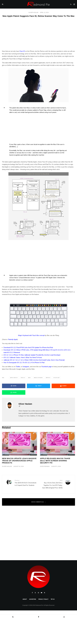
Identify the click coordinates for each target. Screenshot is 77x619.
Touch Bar (56, 377)
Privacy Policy (43, 599)
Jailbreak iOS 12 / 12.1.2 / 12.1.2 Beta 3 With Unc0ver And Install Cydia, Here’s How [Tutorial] (34, 360)
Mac (30, 377)
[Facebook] (32, 592)
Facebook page (47, 366)
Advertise (32, 599)
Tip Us (53, 599)
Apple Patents (14, 377)
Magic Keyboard (38, 377)
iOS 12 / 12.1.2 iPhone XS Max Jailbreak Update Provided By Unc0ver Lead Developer (32, 355)
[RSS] (44, 592)
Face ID (22, 51)
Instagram (26, 366)
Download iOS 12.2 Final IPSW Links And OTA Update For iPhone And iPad (28, 347)
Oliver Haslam (33, 12)
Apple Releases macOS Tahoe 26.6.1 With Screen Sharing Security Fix (55, 460)
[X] (35, 592)
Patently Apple (12, 339)
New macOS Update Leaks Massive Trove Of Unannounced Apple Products (19, 460)
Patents (48, 377)
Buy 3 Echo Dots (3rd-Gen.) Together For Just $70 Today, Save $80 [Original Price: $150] (52, 484)
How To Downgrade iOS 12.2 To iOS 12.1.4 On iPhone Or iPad (24, 362)
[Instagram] (38, 592)
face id (23, 377)
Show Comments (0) (37, 502)
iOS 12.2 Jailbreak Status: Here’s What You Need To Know (23, 357)
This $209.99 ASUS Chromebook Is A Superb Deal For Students (25, 483)
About (25, 599)
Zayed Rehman (45, 466)
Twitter (18, 366)
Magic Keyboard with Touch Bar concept (31, 335)
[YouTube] (41, 592)
